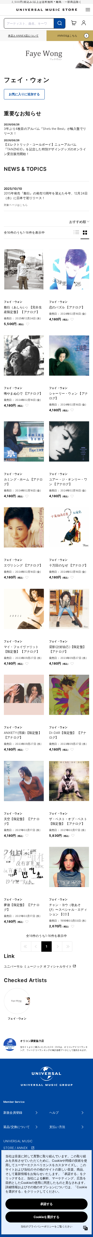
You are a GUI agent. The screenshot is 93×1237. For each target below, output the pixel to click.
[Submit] (59, 23)
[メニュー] (87, 9)
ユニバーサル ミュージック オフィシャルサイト (38, 966)
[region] (23, 35)
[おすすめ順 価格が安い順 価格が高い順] (77, 221)
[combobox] (34, 23)
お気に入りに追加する (24, 94)
